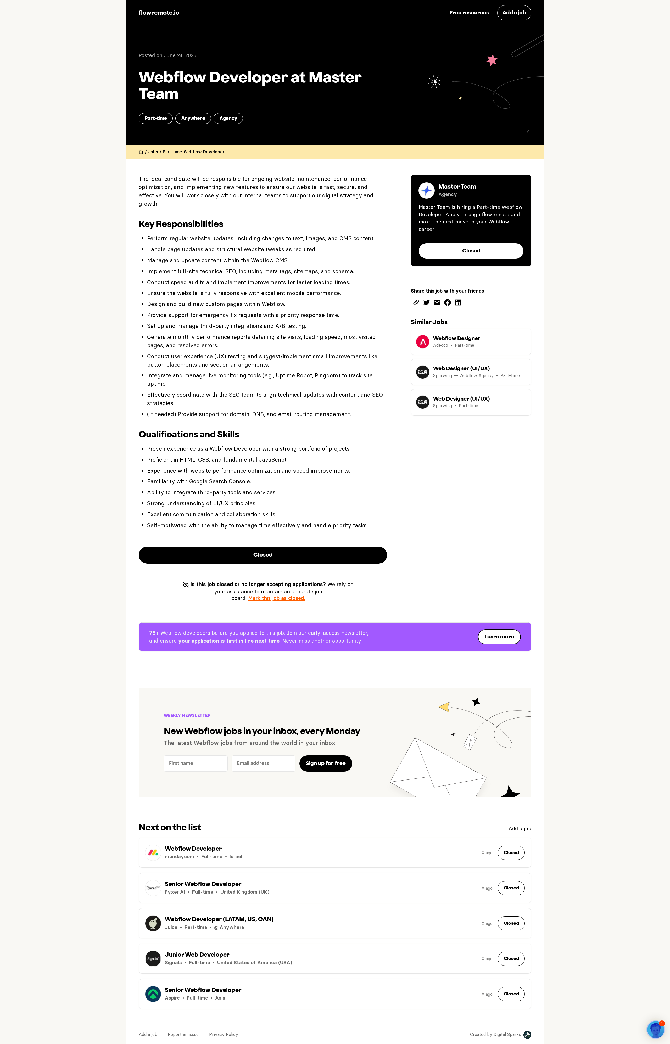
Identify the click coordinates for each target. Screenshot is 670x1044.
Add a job (520, 829)
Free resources (469, 12)
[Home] (141, 152)
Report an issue (183, 1034)
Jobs (153, 151)
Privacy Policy (223, 1034)
